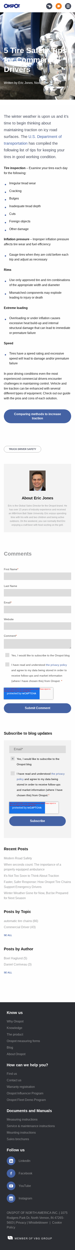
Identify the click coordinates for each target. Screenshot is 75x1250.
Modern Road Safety (18, 858)
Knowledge (14, 1028)
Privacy (21, 1222)
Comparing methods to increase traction (37, 416)
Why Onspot (15, 1021)
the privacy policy (56, 664)
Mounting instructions (21, 1132)
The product (15, 1034)
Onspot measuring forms (23, 1041)
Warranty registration (21, 1086)
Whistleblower (38, 1222)
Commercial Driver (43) (20, 927)
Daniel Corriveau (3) (18, 964)
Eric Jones (25, 82)
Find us (12, 1073)
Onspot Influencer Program (25, 1093)
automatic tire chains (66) (21, 921)
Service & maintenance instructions (31, 1126)
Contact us (14, 1080)
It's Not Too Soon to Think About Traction (31, 875)
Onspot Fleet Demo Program (26, 1099)
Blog (10, 1047)
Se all (8, 935)
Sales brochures (18, 1139)
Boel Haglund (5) (15, 958)
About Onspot (16, 1054)
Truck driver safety (22, 449)
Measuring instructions (22, 1119)
